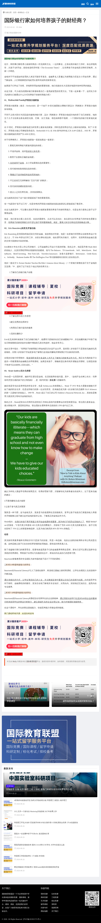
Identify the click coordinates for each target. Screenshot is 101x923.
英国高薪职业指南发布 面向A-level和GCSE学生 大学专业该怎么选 (39, 845)
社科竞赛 (54, 894)
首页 (14, 12)
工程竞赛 (54, 897)
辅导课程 (44, 904)
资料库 (54, 904)
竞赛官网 (54, 908)
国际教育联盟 (31, 661)
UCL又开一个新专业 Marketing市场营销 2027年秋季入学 (35, 811)
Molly (15, 661)
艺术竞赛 (44, 901)
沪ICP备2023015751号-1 (32, 919)
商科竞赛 (44, 897)
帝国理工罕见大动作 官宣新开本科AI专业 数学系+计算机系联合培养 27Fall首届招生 (46, 823)
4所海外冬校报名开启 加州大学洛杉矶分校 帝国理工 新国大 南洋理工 (40, 800)
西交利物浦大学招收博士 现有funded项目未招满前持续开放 (36, 867)
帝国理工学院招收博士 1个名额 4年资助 (29, 856)
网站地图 (44, 911)
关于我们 (54, 911)
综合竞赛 (54, 901)
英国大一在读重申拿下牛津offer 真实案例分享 (31, 834)
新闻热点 (21, 12)
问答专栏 (44, 908)
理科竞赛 (44, 894)
